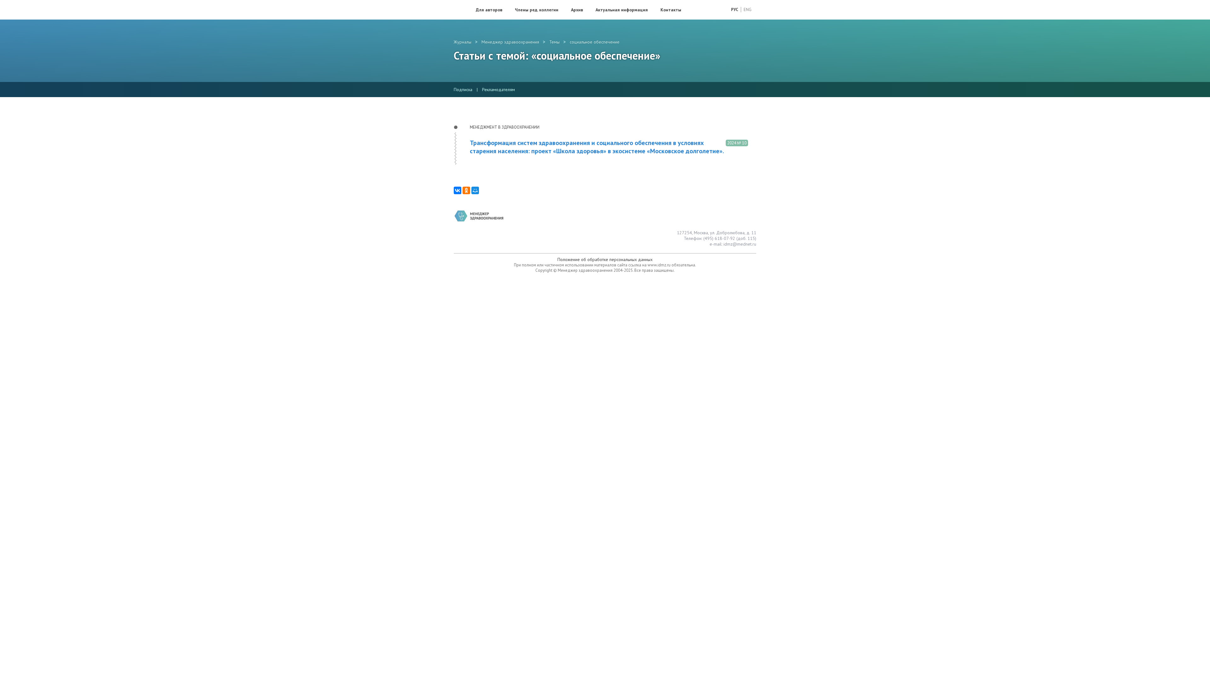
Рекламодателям (498, 89)
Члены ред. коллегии (536, 10)
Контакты (670, 10)
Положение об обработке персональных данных (605, 259)
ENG (748, 9)
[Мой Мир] (475, 190)
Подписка (463, 89)
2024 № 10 (736, 143)
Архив (577, 10)
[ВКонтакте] (457, 190)
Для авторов (489, 10)
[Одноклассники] (466, 190)
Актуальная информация (622, 10)
